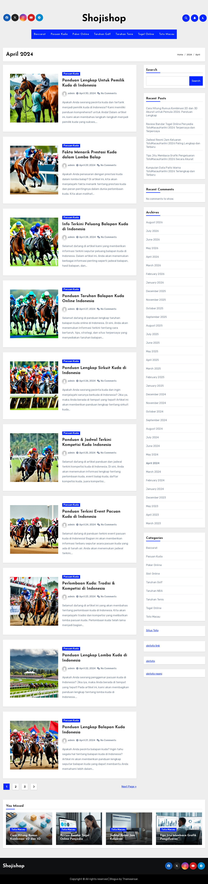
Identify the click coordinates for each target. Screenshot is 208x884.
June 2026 (153, 239)
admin (71, 93)
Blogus (114, 879)
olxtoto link (153, 645)
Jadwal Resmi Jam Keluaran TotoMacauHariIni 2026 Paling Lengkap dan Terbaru (173, 143)
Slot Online (153, 573)
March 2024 (153, 471)
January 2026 (155, 282)
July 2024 (152, 437)
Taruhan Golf (102, 34)
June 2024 (153, 446)
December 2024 (156, 394)
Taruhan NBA (154, 590)
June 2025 (153, 342)
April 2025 (152, 360)
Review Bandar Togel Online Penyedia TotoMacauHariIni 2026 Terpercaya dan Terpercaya (170, 128)
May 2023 (152, 506)
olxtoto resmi (154, 673)
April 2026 (152, 256)
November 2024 (156, 403)
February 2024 (155, 480)
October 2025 (154, 308)
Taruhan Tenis (124, 34)
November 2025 (156, 299)
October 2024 (154, 411)
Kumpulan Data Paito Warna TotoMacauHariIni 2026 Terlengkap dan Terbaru (170, 171)
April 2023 (152, 514)
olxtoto (150, 661)
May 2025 (152, 351)
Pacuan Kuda (59, 34)
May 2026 (152, 248)
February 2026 (155, 274)
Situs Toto (152, 630)
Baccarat (40, 34)
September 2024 (156, 420)
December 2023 (156, 497)
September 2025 (156, 317)
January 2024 (155, 489)
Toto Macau (166, 34)
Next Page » (129, 786)
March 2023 (153, 523)
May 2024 (152, 454)
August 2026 (154, 222)
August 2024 (154, 428)
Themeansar (130, 879)
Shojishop (104, 19)
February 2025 (155, 377)
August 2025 (154, 325)
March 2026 (153, 265)
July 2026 (152, 231)
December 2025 (156, 291)
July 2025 (152, 334)
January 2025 (155, 385)
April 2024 (153, 463)
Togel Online (146, 34)
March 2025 (153, 368)
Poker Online (80, 34)
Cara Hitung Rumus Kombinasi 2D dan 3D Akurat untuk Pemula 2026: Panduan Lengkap (171, 112)
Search (151, 70)
